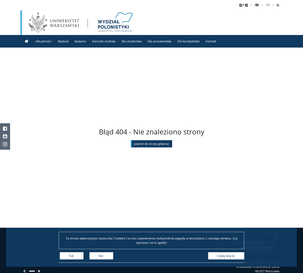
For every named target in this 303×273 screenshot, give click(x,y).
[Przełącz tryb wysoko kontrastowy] (256, 5)
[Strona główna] (27, 41)
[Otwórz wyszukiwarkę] (276, 5)
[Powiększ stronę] (240, 5)
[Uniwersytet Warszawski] (54, 22)
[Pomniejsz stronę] (246, 5)
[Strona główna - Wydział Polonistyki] (115, 22)
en (268, 4)
